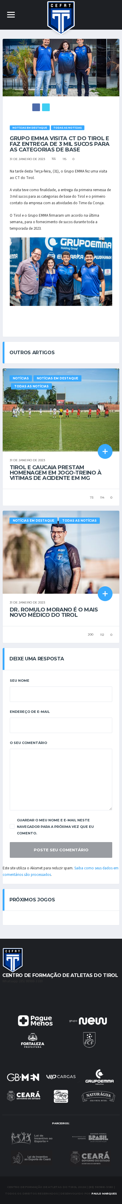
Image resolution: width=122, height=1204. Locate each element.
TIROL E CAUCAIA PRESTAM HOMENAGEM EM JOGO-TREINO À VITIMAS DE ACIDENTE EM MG (55, 472)
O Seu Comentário (28, 743)
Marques (104, 1193)
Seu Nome (19, 680)
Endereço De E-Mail (30, 712)
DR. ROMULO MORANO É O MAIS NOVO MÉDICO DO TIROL (54, 612)
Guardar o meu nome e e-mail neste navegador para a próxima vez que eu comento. (55, 826)
